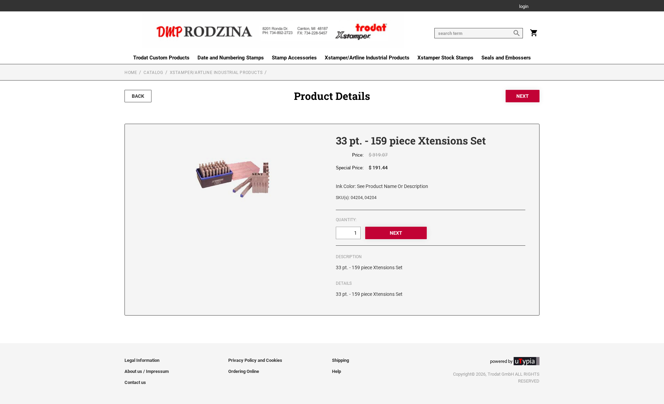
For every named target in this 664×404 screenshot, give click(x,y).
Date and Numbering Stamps (230, 58)
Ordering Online (243, 371)
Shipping (340, 360)
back (138, 96)
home (130, 72)
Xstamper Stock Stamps (445, 58)
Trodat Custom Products (161, 58)
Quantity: (346, 219)
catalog (153, 72)
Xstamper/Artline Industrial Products (367, 58)
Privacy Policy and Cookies (255, 360)
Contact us (135, 382)
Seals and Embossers (506, 58)
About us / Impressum (146, 371)
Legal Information (141, 360)
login (523, 6)
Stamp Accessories (294, 58)
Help (336, 371)
